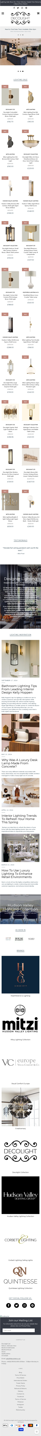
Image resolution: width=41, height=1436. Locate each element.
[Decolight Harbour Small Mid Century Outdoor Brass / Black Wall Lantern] (10, 233)
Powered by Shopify (23, 1420)
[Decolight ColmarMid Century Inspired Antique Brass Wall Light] (10, 97)
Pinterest (20, 1402)
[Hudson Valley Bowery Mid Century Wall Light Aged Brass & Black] (10, 188)
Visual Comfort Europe (20, 1084)
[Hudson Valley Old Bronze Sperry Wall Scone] (10, 324)
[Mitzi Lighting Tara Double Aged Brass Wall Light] (30, 324)
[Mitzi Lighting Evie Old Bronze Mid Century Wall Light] (10, 141)
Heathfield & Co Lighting (20, 996)
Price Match (20, 1378)
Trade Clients (20, 1383)
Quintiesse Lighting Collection (20, 1288)
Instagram (20, 1404)
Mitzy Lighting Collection (20, 1040)
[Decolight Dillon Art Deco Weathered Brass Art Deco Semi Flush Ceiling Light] (30, 141)
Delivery (20, 1391)
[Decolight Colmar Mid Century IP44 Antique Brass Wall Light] (10, 280)
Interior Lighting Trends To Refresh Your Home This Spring (19, 819)
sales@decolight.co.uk (13, 1358)
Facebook (20, 1396)
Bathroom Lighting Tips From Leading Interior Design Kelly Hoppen (19, 689)
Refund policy (20, 1410)
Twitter (20, 1407)
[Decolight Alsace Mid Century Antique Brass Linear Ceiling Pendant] (30, 457)
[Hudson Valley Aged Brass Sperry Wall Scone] (30, 188)
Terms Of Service (20, 1375)
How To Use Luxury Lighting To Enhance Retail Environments (17, 874)
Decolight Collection (31, 154)
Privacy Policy (25, 1326)
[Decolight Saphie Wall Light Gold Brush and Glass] (10, 412)
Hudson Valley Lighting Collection (20, 1216)
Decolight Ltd (10, 109)
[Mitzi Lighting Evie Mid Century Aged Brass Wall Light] (30, 97)
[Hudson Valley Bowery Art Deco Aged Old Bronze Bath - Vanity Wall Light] (30, 501)
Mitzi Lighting (30, 109)
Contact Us (20, 1394)
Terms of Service (20, 1399)
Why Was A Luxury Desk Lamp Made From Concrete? (20, 763)
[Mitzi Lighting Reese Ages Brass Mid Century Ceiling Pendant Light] (30, 367)
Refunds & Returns (20, 1388)
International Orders (20, 1380)
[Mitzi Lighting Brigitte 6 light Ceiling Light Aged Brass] (10, 501)
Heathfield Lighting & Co (31, 292)
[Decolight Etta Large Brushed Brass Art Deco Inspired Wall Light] (10, 367)
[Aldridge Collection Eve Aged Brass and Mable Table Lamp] (30, 412)
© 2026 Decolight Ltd (10, 1420)
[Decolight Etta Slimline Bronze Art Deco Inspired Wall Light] (10, 457)
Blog (20, 1372)
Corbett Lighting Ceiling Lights (20, 1260)
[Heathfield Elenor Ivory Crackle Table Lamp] (30, 280)
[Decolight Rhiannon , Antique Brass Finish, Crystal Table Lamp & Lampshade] (30, 233)
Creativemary (20, 1128)
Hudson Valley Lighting (10, 201)
